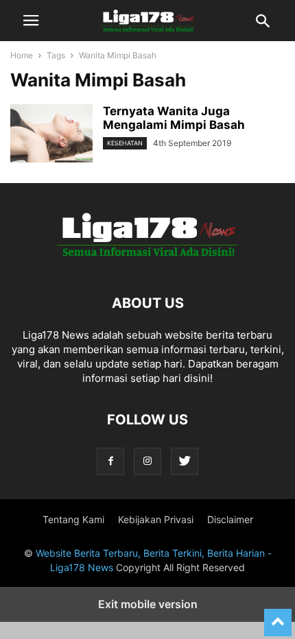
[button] (30, 20)
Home (21, 55)
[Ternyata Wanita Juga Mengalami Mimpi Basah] (51, 135)
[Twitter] (184, 461)
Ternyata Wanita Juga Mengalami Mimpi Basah (174, 118)
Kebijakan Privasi (155, 519)
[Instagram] (147, 461)
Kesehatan (125, 143)
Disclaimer (230, 519)
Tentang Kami (73, 519)
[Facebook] (110, 461)
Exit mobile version (148, 604)
